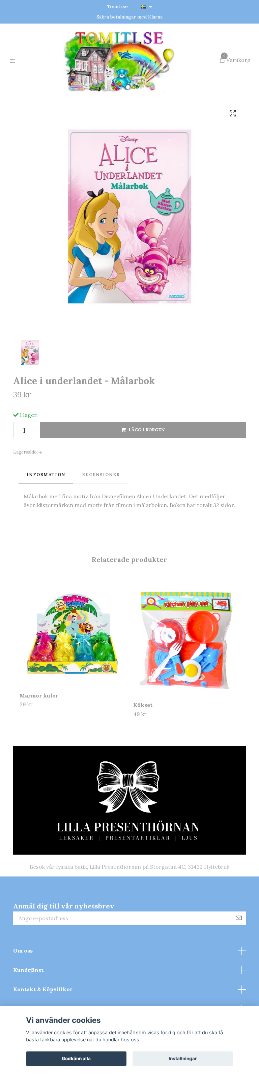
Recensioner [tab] (101, 507)
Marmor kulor (39, 727)
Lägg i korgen (146, 462)
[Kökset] (186, 671)
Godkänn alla (76, 1058)
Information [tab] (46, 507)
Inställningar (183, 1058)
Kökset (142, 737)
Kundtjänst (28, 1002)
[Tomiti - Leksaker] (119, 76)
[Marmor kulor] (72, 666)
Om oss (23, 982)
